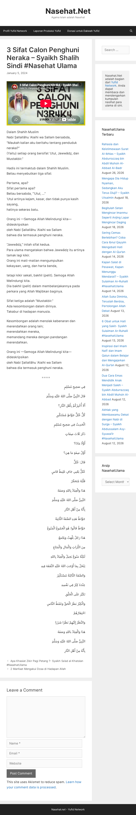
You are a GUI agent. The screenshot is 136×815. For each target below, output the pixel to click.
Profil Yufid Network (15, 30)
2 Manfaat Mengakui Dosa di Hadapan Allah (38, 669)
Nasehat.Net (68, 11)
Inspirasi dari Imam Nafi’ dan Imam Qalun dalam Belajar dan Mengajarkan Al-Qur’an (115, 355)
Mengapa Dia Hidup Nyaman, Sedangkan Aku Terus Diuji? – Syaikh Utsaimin (115, 188)
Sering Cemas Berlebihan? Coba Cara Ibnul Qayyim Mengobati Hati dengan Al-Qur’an (114, 242)
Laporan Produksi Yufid (47, 30)
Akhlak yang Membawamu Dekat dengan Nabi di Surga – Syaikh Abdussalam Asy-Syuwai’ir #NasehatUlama (115, 424)
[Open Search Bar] (131, 31)
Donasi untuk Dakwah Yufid (83, 30)
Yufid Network (112, 84)
